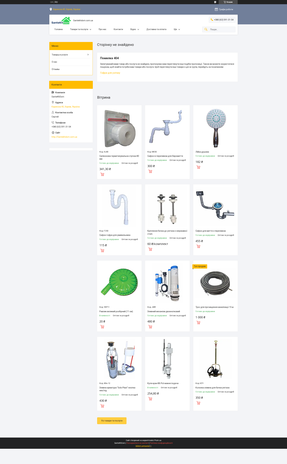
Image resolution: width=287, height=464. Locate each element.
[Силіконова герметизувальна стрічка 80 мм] (119, 127)
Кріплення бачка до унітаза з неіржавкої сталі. (167, 232)
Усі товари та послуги (111, 420)
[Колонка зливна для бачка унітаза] (215, 359)
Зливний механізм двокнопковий (163, 311)
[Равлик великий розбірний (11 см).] (119, 283)
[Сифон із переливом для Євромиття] (167, 127)
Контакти (118, 29)
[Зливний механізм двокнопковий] (167, 283)
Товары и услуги (60, 54)
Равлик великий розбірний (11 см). (116, 311)
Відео (133, 29)
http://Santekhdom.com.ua (64, 137)
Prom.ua (157, 440)
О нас (54, 62)
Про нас (102, 29)
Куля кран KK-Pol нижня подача (162, 383)
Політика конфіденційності (161, 443)
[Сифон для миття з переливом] (215, 207)
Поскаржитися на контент (137, 443)
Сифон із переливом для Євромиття (165, 156)
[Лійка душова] (215, 127)
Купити (102, 174)
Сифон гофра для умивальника (114, 235)
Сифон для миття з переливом (211, 231)
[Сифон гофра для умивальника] (119, 207)
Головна (59, 29)
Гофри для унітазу (110, 72)
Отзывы (55, 69)
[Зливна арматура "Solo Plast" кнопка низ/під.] (119, 359)
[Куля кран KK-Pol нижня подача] (167, 359)
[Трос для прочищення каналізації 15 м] (215, 283)
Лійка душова (202, 152)
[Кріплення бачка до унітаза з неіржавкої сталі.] (167, 207)
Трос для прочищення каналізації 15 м (214, 307)
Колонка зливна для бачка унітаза (212, 387)
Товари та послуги (79, 29)
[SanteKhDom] (61, 20)
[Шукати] (206, 29)
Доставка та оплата (156, 29)
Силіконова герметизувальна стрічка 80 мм (119, 157)
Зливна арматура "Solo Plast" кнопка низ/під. (117, 389)
